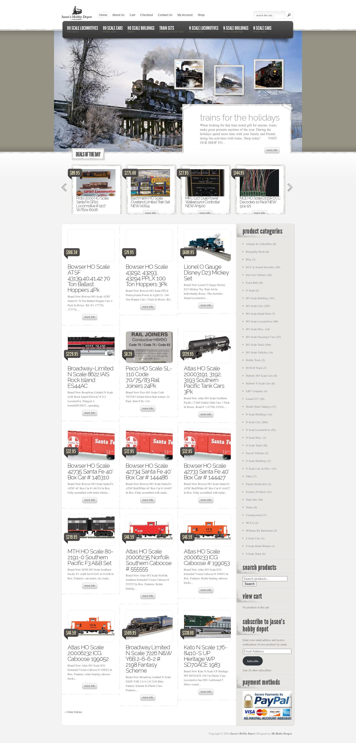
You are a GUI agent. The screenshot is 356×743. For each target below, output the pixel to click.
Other (249, 476)
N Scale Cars (253, 422)
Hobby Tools (253, 360)
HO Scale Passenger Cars (260, 337)
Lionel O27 (252, 399)
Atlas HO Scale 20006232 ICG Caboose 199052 (88, 653)
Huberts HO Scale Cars (259, 375)
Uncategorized (254, 515)
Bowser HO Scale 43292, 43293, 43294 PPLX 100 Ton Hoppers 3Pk (147, 275)
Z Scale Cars (253, 538)
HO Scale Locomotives (259, 321)
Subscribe (252, 661)
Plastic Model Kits (256, 484)
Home (103, 15)
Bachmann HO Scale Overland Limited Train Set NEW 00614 (150, 202)
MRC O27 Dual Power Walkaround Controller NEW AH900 (202, 202)
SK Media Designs (281, 733)
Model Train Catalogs (258, 406)
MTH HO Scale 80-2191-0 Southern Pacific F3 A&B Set (90, 557)
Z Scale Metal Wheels (258, 546)
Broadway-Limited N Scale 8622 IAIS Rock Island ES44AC (90, 377)
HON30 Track (254, 368)
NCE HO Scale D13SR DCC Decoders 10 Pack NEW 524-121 (260, 202)
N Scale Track (254, 445)
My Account (185, 15)
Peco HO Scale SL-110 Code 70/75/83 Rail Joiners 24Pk (149, 377)
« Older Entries (73, 712)
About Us (118, 15)
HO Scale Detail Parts (258, 313)
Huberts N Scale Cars (258, 383)
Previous (64, 188)
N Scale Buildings (256, 414)
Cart (132, 15)
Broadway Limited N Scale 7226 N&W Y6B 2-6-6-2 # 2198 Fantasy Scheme (148, 659)
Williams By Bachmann (259, 530)
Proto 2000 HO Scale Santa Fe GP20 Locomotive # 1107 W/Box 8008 (92, 204)
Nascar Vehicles (255, 453)
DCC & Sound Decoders (260, 267)
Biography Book (255, 251)
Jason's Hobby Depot (242, 733)
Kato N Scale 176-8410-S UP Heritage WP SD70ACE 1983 (205, 656)
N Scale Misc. (254, 437)
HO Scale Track (255, 344)
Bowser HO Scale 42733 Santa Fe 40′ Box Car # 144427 (206, 471)
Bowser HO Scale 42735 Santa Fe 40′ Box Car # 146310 (90, 471)
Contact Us (165, 15)
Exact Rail (251, 282)
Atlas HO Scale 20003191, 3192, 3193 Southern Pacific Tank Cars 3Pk (204, 380)
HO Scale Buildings (257, 298)
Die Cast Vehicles (256, 275)
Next (290, 188)
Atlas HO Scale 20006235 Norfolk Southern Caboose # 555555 (148, 560)
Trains (249, 507)
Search (250, 584)
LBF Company (254, 391)
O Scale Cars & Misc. (258, 468)
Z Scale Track (253, 554)
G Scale (250, 290)
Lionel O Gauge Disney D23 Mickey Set (206, 272)
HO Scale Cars (254, 306)
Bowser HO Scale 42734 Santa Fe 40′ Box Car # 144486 (148, 471)
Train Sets (251, 499)
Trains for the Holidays (239, 117)
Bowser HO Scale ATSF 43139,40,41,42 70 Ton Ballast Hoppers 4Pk (89, 278)
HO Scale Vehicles (256, 352)
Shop (201, 15)
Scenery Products (256, 492)
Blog (248, 259)
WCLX (250, 523)
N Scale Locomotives (258, 430)
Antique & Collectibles (259, 244)
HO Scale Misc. (255, 329)
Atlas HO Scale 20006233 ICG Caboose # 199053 (207, 557)
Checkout (146, 15)
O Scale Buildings (256, 461)
